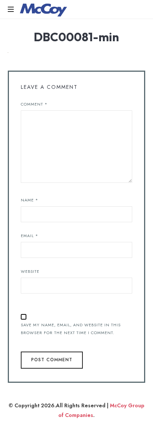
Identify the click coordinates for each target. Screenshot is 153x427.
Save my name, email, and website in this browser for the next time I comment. (71, 329)
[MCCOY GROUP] (43, 9)
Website (30, 271)
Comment (34, 104)
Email (29, 236)
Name (29, 200)
